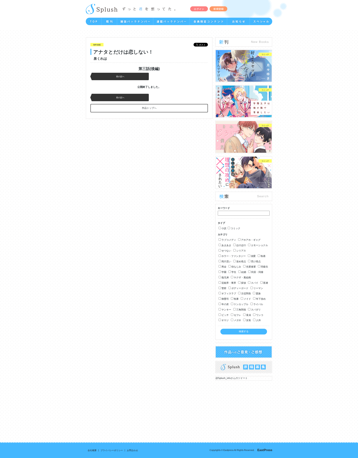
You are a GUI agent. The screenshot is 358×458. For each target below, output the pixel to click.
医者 (265, 282)
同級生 (264, 266)
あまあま (226, 245)
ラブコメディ (229, 239)
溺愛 (253, 256)
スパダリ (256, 309)
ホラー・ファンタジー (234, 256)
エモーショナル (259, 245)
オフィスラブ (229, 293)
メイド (247, 298)
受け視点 (256, 261)
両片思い (226, 261)
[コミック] (244, 79)
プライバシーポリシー (112, 450)
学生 (233, 272)
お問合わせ (132, 450)
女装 (248, 320)
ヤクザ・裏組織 (242, 277)
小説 (224, 228)
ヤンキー (226, 309)
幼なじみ (236, 266)
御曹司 (225, 298)
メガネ (237, 320)
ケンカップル (241, 304)
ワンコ (259, 315)
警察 (224, 288)
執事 (236, 298)
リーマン (258, 288)
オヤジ (225, 320)
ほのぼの (241, 245)
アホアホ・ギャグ (250, 239)
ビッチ (225, 315)
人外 (258, 320)
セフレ (237, 315)
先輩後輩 (251, 266)
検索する (244, 331)
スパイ (254, 282)
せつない (226, 250)
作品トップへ (149, 108)
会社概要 (92, 450)
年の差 (225, 304)
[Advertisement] (156, 408)
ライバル (258, 304)
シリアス (241, 250)
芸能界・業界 (229, 282)
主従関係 (246, 293)
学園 (224, 272)
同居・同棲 (257, 272)
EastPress (264, 450)
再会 (224, 266)
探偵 (243, 282)
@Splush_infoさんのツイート (232, 378)
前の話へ (120, 76)
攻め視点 (241, 261)
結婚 (243, 272)
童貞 (248, 315)
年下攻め (261, 298)
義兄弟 (225, 277)
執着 (263, 256)
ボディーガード (239, 288)
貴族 (258, 293)
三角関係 (241, 309)
